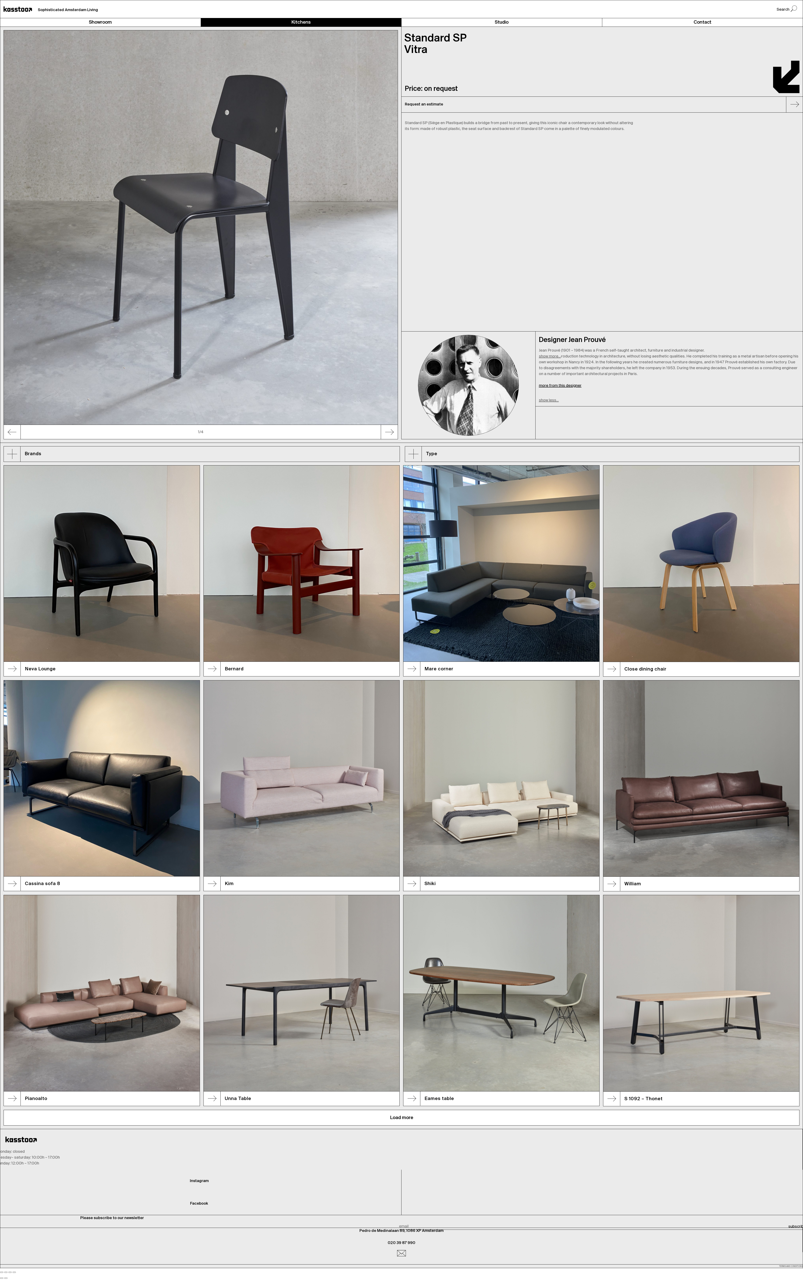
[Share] (6, 1272)
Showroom (100, 22)
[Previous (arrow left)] (1, 1278)
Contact (702, 22)
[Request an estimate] (792, 105)
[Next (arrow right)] (6, 1278)
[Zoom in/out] (14, 1272)
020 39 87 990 (401, 1243)
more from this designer (560, 386)
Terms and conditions (791, 1266)
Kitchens (301, 22)
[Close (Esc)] (1, 1272)
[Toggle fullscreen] (10, 1272)
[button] (33, 234)
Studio (502, 22)
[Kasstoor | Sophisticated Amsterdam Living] (18, 9)
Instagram (199, 1181)
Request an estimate (424, 104)
